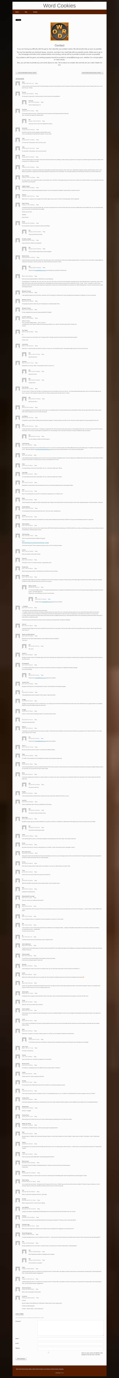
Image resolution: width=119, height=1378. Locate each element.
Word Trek (18, 1369)
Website (18, 1348)
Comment (18, 1321)
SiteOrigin (58, 1372)
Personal (31, 101)
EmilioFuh (24, 1296)
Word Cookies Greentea (57, 1369)
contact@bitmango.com (40, 270)
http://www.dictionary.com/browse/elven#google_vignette (35, 542)
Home (17, 12)
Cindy (23, 221)
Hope (23, 754)
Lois (23, 915)
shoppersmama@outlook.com (43, 449)
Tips (26, 12)
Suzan (23, 843)
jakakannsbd (25, 1106)
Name (17, 1338)
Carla (23, 464)
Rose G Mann (25, 176)
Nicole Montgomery (27, 1233)
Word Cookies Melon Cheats (28, 1369)
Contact (35, 12)
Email (17, 1343)
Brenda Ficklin (25, 1063)
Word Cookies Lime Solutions (43, 1369)
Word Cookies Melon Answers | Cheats (26, 72)
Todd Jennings (25, 534)
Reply (36, 83)
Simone (24, 92)
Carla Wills (24, 472)
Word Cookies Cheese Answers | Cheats (92, 72)
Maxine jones (25, 1161)
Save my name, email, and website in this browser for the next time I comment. (92, 1353)
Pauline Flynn (25, 1115)
